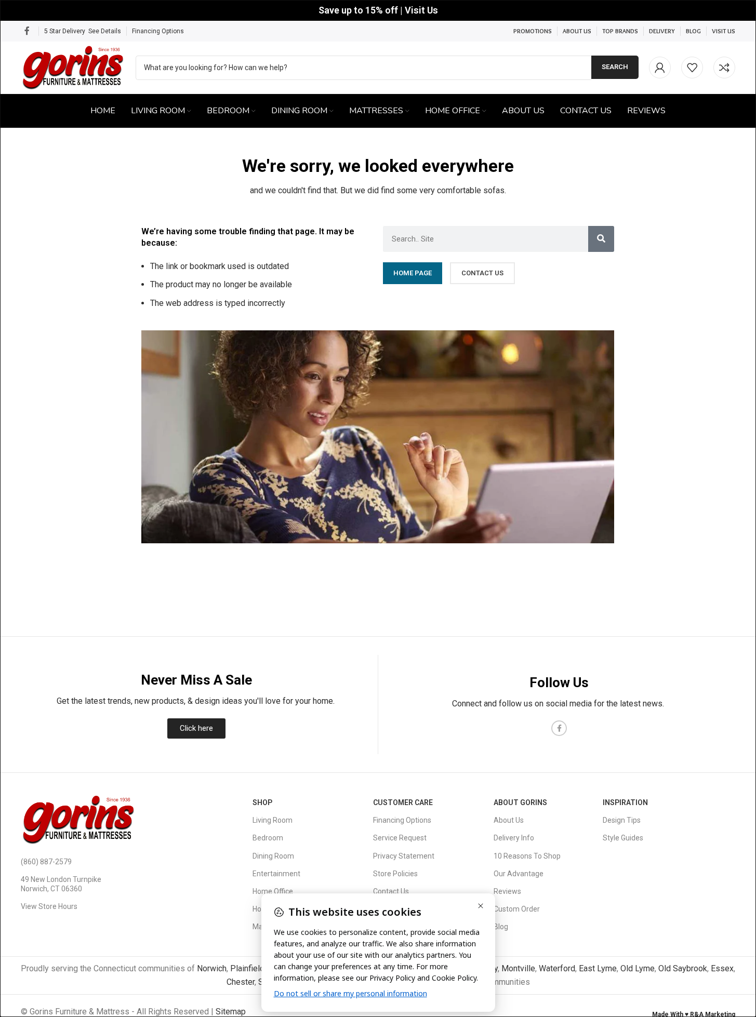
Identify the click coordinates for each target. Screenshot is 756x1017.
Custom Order (517, 909)
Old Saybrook (682, 968)
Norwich (212, 968)
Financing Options (158, 31)
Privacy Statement (403, 856)
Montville (518, 968)
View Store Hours (49, 906)
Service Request (400, 838)
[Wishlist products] (692, 67)
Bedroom (268, 838)
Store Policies (395, 873)
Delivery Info (514, 838)
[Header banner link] (378, 10)
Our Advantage (518, 873)
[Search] (601, 239)
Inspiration (625, 802)
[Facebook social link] (27, 31)
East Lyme (598, 968)
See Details (104, 31)
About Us (509, 820)
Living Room (273, 820)
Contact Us (391, 891)
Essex (722, 968)
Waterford (557, 968)
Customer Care (403, 802)
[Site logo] (73, 67)
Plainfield (247, 968)
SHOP (262, 802)
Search (615, 67)
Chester (241, 982)
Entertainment (276, 873)
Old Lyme (637, 968)
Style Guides (623, 838)
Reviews (507, 891)
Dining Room (273, 856)
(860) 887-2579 (46, 862)
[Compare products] (724, 67)
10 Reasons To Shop (527, 856)
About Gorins (520, 802)
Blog (501, 926)
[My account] (660, 67)
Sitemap (231, 1011)
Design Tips (622, 820)
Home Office (273, 891)
